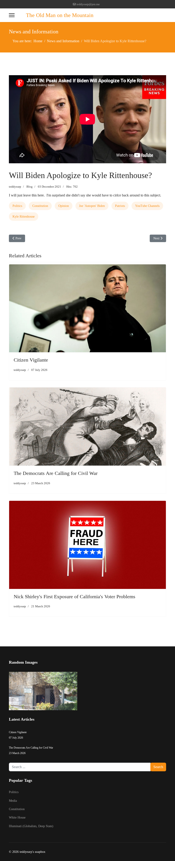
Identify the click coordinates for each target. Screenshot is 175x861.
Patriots (120, 206)
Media (13, 800)
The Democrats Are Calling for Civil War (56, 473)
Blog (29, 186)
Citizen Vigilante (31, 360)
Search (158, 767)
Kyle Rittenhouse (24, 216)
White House (17, 817)
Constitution (40, 206)
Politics (17, 206)
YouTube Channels (147, 206)
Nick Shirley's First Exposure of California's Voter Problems (74, 596)
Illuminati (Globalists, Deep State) (31, 826)
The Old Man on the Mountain (59, 15)
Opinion (63, 206)
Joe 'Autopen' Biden (92, 206)
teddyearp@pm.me (88, 4)
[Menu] (12, 15)
